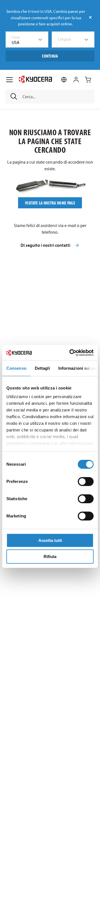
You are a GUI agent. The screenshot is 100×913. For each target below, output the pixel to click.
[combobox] (27, 39)
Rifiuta (50, 556)
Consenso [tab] (16, 368)
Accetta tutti (50, 540)
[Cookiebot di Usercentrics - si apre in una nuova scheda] (71, 352)
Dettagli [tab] (42, 368)
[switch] (86, 481)
